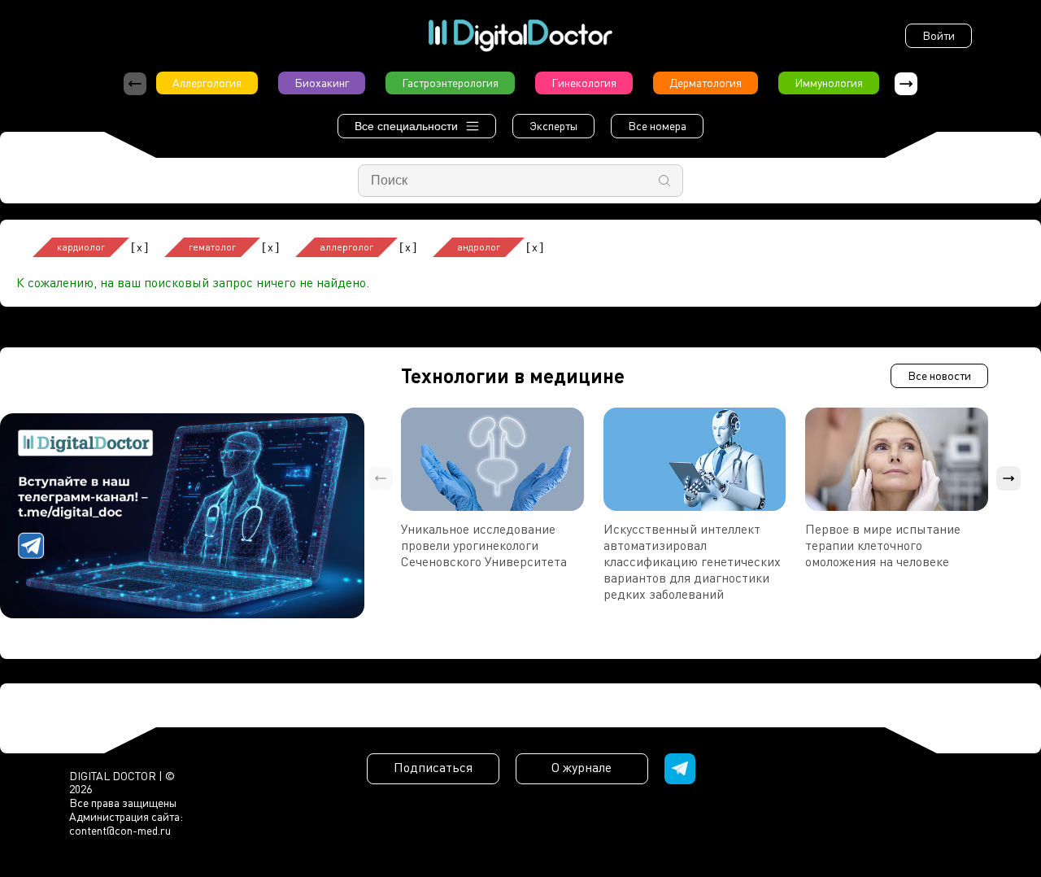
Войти (938, 35)
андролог (478, 247)
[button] (906, 83)
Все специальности (406, 126)
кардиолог (81, 247)
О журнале (581, 767)
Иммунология (829, 82)
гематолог (212, 247)
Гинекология (583, 82)
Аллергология (207, 82)
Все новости (939, 375)
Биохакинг (321, 82)
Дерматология (705, 82)
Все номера (657, 126)
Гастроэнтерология (450, 82)
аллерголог (346, 247)
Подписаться (433, 767)
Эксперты (553, 126)
